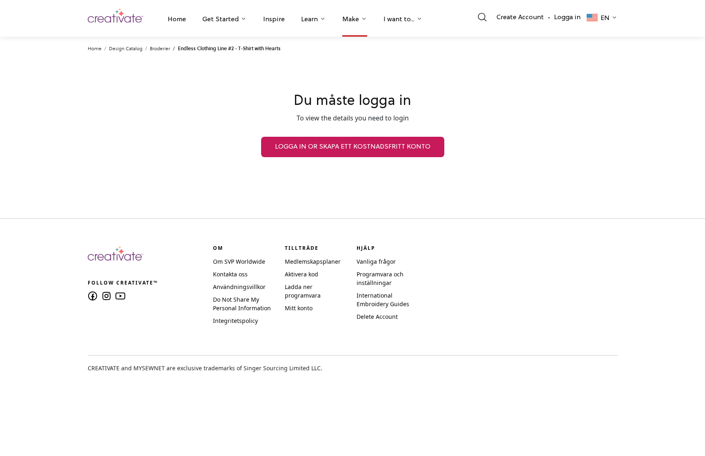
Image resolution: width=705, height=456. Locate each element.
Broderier (160, 48)
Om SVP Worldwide (239, 261)
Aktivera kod (301, 274)
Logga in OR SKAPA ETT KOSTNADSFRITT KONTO (352, 147)
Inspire (274, 19)
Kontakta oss (230, 274)
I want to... (399, 19)
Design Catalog (125, 48)
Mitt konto (299, 308)
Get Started (220, 19)
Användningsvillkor (239, 287)
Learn (309, 19)
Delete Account (377, 316)
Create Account (520, 17)
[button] (177, 20)
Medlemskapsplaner (313, 261)
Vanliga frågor (376, 261)
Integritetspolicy (235, 321)
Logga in (567, 17)
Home (177, 19)
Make (350, 19)
